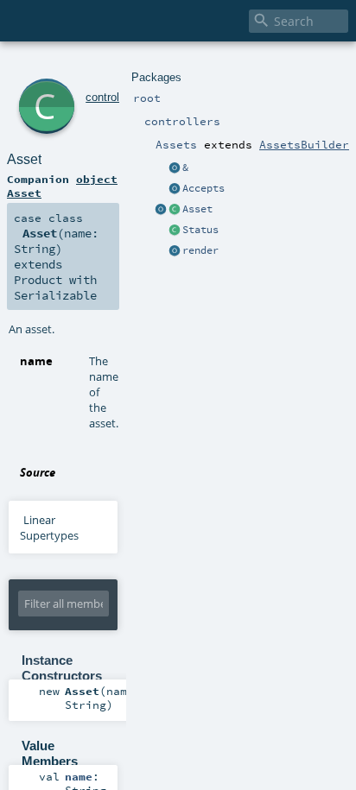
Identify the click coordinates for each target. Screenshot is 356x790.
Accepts (203, 188)
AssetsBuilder (304, 144)
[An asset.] (174, 210)
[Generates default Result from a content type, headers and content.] (174, 230)
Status (200, 230)
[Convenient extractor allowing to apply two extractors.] (174, 168)
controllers (111, 97)
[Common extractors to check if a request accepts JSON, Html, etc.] (174, 189)
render (200, 250)
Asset (197, 209)
